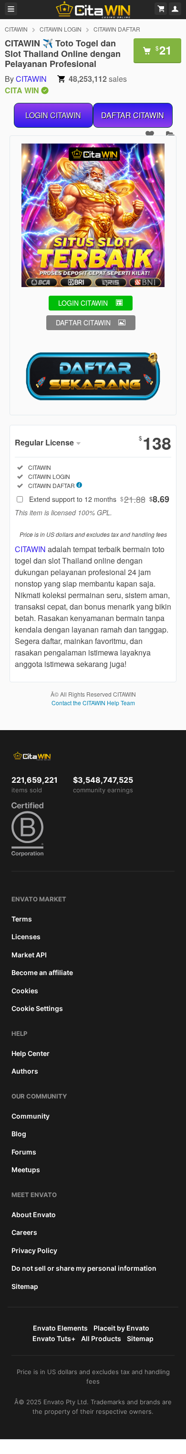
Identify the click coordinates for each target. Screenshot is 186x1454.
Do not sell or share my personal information (83, 1268)
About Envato (33, 1214)
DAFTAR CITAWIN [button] (83, 322)
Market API (29, 955)
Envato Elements (60, 1328)
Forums (23, 1152)
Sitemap (24, 1286)
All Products (101, 1338)
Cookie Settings (37, 1008)
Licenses (26, 936)
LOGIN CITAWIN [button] (83, 303)
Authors (24, 1071)
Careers (24, 1232)
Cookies (24, 991)
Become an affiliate (42, 972)
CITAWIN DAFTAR (116, 29)
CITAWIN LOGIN (61, 29)
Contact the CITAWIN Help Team (93, 703)
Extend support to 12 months (99, 499)
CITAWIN (16, 29)
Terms (21, 919)
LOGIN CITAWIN (53, 115)
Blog (18, 1134)
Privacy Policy (34, 1250)
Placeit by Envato (121, 1328)
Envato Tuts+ (53, 1338)
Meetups (25, 1169)
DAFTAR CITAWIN (132, 115)
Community (30, 1116)
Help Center (30, 1053)
